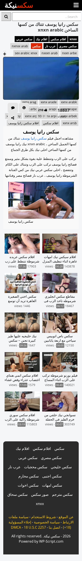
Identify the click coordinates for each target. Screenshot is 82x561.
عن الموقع (66, 516)
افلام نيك (41, 39)
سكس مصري (68, 46)
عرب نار (50, 46)
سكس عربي (24, 39)
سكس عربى (27, 457)
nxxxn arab (50, 53)
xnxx (73, 39)
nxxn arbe (69, 53)
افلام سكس (58, 39)
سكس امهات (52, 485)
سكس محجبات (35, 466)
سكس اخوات (28, 485)
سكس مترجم (62, 494)
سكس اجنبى (52, 476)
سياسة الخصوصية (47, 522)
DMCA (16, 527)
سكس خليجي (61, 466)
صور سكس (40, 494)
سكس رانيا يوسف (34, 138)
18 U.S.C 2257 (35, 527)
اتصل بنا (54, 527)
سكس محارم (28, 476)
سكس (36, 46)
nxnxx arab (20, 46)
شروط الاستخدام (43, 516)
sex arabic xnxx (26, 53)
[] (6, 16)
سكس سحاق (17, 494)
